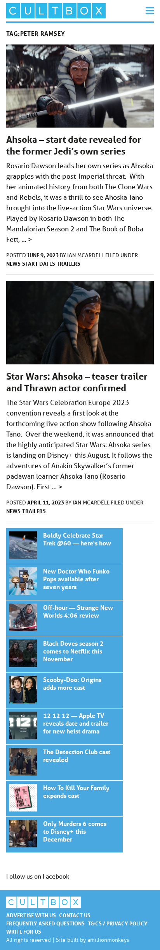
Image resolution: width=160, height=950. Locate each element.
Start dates (38, 263)
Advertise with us (31, 915)
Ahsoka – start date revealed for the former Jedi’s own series (73, 145)
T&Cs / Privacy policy (118, 923)
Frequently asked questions (45, 923)
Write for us (23, 931)
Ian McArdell (86, 255)
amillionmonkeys (108, 939)
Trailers (68, 263)
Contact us (74, 915)
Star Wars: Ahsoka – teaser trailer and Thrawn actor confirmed (77, 382)
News (13, 263)
